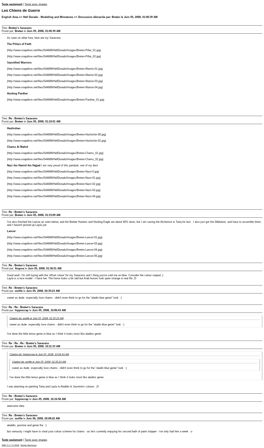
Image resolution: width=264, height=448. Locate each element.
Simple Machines (28, 445)
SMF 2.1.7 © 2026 (10, 445)
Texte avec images (36, 4)
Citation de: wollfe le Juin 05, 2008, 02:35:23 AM (36, 318)
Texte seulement (12, 4)
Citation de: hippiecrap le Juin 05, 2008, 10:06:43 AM (39, 354)
